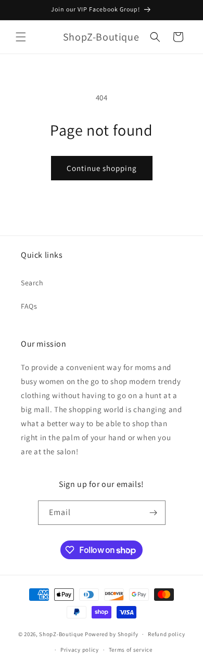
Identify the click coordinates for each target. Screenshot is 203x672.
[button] (20, 36)
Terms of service (131, 649)
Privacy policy (79, 649)
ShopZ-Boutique (62, 634)
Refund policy (166, 634)
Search (32, 282)
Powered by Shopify (111, 634)
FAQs (29, 306)
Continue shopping (102, 168)
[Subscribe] (153, 512)
